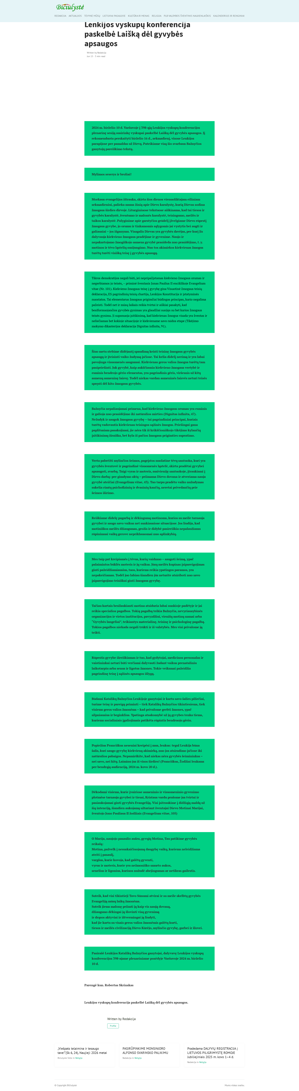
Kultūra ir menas (138, 15)
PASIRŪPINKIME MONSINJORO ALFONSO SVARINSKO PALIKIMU (145, 1050)
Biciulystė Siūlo (65, 1057)
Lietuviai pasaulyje (114, 15)
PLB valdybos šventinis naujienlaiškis (187, 15)
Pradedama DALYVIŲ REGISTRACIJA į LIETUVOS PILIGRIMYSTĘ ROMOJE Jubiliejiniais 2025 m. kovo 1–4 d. (212, 1052)
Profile (113, 1025)
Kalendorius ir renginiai (228, 15)
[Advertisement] (149, 87)
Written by (96, 52)
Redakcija (60, 15)
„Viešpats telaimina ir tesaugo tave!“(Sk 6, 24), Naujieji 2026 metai (82, 1050)
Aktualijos (75, 15)
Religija (156, 15)
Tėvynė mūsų (92, 15)
